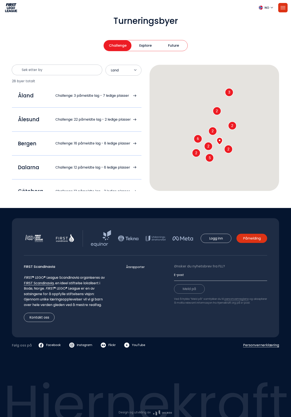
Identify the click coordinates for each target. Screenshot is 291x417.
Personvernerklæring (261, 345)
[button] (145, 7)
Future (173, 45)
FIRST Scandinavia (39, 283)
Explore (145, 45)
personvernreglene (237, 299)
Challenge (118, 45)
